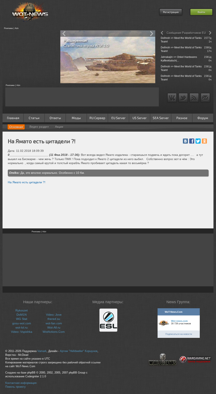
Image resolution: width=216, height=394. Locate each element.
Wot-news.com (179, 321)
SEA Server (161, 118)
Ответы (55, 118)
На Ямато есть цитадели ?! (26, 182)
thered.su (53, 319)
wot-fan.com (54, 323)
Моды (76, 118)
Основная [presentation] (16, 127)
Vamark (42, 351)
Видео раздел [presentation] (39, 126)
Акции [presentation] (59, 126)
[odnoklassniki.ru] (204, 141)
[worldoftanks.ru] (163, 369)
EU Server (118, 118)
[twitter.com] (198, 141)
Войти (201, 12)
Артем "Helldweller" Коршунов (78, 351)
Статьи (34, 118)
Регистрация (171, 12)
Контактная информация (20, 383)
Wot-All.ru (53, 327)
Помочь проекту (15, 386)
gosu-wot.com (21, 323)
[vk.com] (185, 141)
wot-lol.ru (21, 327)
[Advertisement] (30, 56)
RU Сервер (97, 118)
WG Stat (21, 319)
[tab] (16, 127)
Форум (202, 118)
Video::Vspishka (21, 331)
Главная (13, 118)
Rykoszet (21, 310)
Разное (181, 118)
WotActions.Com (54, 331)
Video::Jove (54, 314)
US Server (139, 118)
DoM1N (21, 314)
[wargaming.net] (195, 369)
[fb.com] (191, 141)
